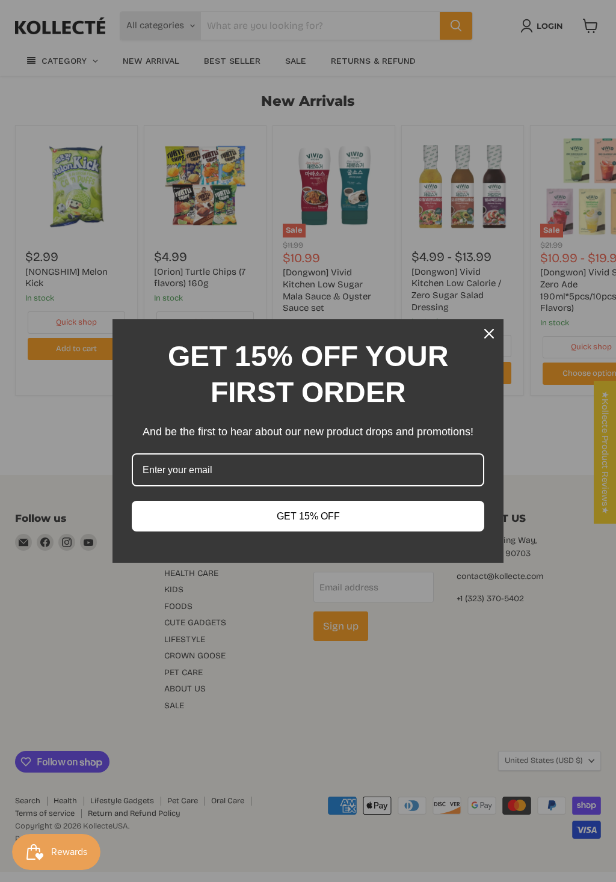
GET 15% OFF (308, 516)
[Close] (489, 333)
